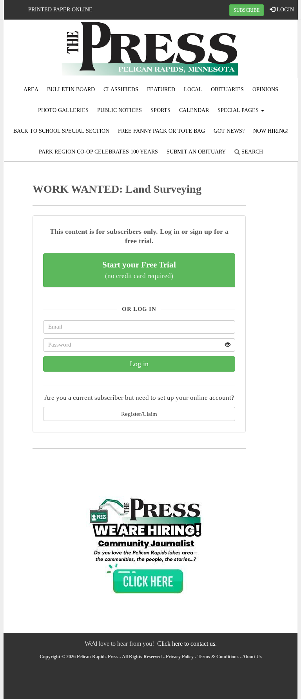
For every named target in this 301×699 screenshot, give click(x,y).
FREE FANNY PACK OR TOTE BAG (161, 131)
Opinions (265, 89)
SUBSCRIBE (246, 10)
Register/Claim (139, 413)
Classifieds (120, 89)
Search (251, 152)
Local (193, 89)
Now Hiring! (271, 131)
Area (31, 89)
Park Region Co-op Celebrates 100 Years (98, 152)
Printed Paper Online (60, 10)
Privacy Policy (180, 656)
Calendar (194, 110)
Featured (161, 89)
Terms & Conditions (218, 656)
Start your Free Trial (139, 270)
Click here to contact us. (187, 643)
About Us (252, 656)
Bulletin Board (71, 89)
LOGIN (284, 10)
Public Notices (119, 110)
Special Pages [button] (239, 110)
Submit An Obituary (196, 152)
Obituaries (227, 89)
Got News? (229, 131)
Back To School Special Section (61, 131)
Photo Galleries (63, 110)
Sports (160, 110)
